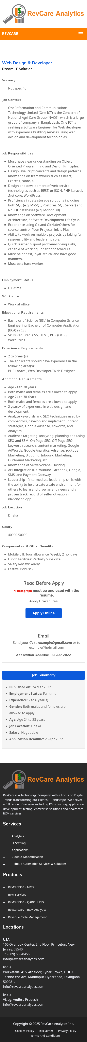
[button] (43, 613)
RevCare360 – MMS (21, 887)
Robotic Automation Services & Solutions (39, 864)
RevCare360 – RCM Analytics (27, 909)
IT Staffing (19, 843)
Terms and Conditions (45, 1036)
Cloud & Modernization (27, 857)
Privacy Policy (67, 1031)
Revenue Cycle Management (27, 917)
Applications (20, 850)
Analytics (18, 836)
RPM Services (17, 894)
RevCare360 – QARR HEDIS (26, 902)
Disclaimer (46, 1031)
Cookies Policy (24, 1031)
